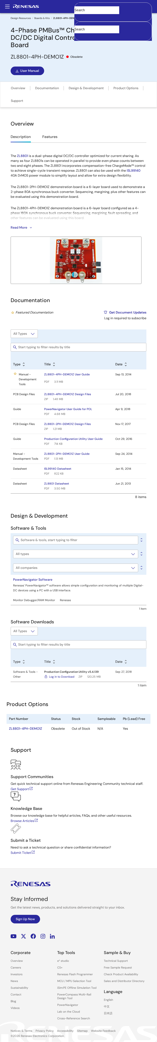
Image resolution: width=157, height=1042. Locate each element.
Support (17, 101)
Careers (16, 967)
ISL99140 (133, 170)
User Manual (29, 71)
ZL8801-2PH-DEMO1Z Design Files (67, 424)
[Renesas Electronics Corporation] (26, 6)
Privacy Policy (45, 1031)
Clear (78, 16)
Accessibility (65, 1031)
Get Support (20, 789)
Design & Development (86, 88)
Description (21, 136)
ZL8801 (22, 156)
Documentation (47, 88)
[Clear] (78, 35)
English (108, 1000)
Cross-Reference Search (73, 1018)
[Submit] (79, 24)
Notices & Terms (21, 1031)
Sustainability (19, 988)
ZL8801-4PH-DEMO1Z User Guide (67, 374)
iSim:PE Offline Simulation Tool (76, 988)
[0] (141, 540)
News (14, 981)
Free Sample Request (118, 967)
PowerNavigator (67, 1005)
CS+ (60, 967)
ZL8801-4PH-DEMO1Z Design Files (67, 394)
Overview (18, 88)
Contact (16, 994)
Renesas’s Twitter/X (23, 936)
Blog (13, 1001)
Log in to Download (61, 676)
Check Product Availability (121, 974)
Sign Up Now (25, 919)
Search (113, 6)
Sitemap (82, 1031)
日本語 (108, 1013)
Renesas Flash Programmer (75, 974)
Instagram (42, 936)
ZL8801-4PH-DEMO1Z (25, 728)
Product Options (125, 88)
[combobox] (113, 31)
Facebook (33, 936)
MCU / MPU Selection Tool (74, 981)
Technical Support (116, 961)
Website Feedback (103, 1031)
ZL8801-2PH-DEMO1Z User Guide (67, 454)
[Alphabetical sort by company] (141, 567)
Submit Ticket (21, 853)
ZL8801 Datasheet (56, 483)
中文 (107, 1006)
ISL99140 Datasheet (57, 468)
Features (49, 136)
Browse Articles (22, 821)
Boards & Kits (42, 18)
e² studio (63, 961)
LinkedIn (52, 936)
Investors (16, 974)
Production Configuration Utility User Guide (73, 439)
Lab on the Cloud (68, 1011)
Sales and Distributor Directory (124, 981)
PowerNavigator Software (32, 579)
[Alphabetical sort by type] (141, 554)
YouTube (14, 936)
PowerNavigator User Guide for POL (68, 409)
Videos (15, 1008)
